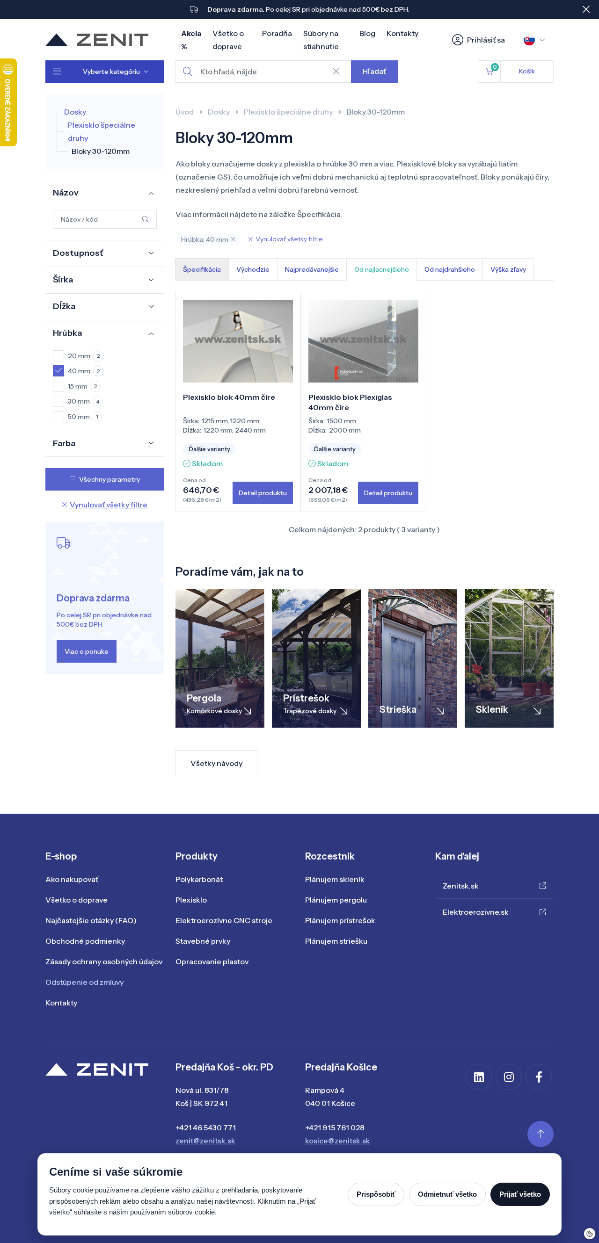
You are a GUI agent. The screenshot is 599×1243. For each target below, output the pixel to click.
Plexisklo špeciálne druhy (288, 111)
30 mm (83, 401)
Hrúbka (67, 333)
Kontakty (402, 33)
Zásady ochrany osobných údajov (103, 961)
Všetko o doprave (76, 899)
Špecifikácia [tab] (202, 269)
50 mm (83, 416)
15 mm (82, 386)
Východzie (253, 269)
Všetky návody (216, 763)
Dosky (75, 111)
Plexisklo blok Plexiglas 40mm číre (350, 402)
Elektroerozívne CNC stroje (223, 920)
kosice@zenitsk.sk (337, 1140)
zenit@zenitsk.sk (205, 1140)
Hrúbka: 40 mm (204, 239)
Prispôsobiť (376, 1194)
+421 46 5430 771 (205, 1127)
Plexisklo (191, 899)
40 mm (84, 371)
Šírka (63, 280)
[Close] (586, 9)
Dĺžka (64, 306)
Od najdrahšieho (449, 269)
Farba (64, 443)
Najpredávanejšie (312, 269)
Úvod (184, 111)
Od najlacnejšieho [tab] (381, 269)
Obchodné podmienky (85, 941)
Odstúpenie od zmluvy (84, 982)
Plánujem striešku (336, 941)
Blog (367, 33)
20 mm (84, 356)
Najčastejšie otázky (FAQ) (91, 920)
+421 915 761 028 (335, 1127)
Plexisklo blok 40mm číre (229, 397)
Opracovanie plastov (211, 961)
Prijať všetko (520, 1194)
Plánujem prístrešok (340, 920)
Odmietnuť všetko (447, 1194)
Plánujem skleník (335, 879)
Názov (66, 193)
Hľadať (374, 71)
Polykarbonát (199, 879)
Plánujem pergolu (336, 899)
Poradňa (277, 33)
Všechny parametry (109, 479)
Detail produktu (263, 493)
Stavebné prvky (202, 941)
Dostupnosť (78, 253)
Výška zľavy (508, 269)
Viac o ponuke (87, 651)
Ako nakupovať (71, 879)
